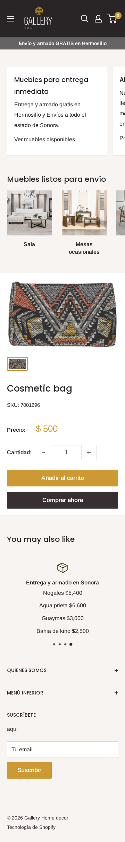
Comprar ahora (62, 500)
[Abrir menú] (10, 18)
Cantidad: (19, 452)
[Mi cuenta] (98, 19)
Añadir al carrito (62, 478)
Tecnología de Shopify (31, 827)
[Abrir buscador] (85, 19)
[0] (112, 19)
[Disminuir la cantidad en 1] (43, 452)
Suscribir (29, 770)
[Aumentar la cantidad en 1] (89, 452)
